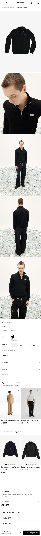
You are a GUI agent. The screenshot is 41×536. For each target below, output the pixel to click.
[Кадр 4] (2, 315)
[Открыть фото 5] (20, 288)
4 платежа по (8, 330)
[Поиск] (5, 3)
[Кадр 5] (2, 317)
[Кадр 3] (2, 312)
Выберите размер (31, 533)
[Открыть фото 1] (20, 41)
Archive (32, 529)
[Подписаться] (38, 501)
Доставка (4, 362)
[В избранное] (17, 390)
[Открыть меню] (2, 3)
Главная (4, 7)
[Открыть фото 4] (20, 226)
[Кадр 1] (2, 307)
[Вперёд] (39, 403)
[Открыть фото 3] (20, 165)
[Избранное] (34, 3)
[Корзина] (38, 3)
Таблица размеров (10, 350)
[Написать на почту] (7, 505)
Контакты (6, 523)
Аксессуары (25, 529)
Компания (6, 518)
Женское (9, 529)
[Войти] (31, 3)
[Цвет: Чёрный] (12, 337)
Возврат (4, 369)
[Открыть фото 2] (20, 103)
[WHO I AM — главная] (20, 3)
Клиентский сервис (10, 513)
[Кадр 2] (2, 310)
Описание (4, 355)
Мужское (11, 7)
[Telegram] (2, 505)
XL (34, 345)
